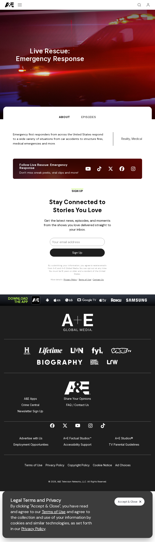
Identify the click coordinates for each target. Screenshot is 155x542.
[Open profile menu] (148, 5)
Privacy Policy (55, 465)
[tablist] (77, 113)
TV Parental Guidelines (124, 444)
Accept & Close (127, 501)
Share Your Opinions (77, 398)
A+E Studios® (124, 438)
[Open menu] (19, 4)
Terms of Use (33, 465)
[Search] (139, 5)
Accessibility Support (77, 444)
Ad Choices (123, 465)
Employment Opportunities (31, 444)
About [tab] (64, 117)
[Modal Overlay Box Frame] (77, 237)
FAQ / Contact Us (77, 405)
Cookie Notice (102, 465)
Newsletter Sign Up (30, 411)
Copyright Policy (79, 465)
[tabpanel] (77, 212)
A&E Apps (30, 398)
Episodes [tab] (88, 117)
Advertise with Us (30, 438)
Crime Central (30, 405)
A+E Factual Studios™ (77, 438)
